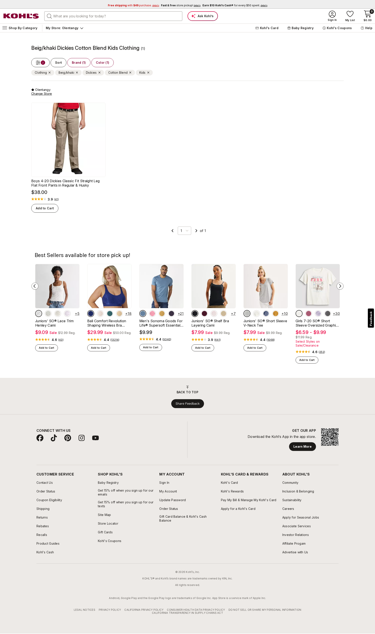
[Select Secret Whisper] (214, 313)
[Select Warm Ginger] (275, 313)
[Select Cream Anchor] (57, 313)
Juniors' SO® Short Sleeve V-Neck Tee (265, 323)
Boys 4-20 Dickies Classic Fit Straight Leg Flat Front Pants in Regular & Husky (65, 183)
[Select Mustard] (161, 313)
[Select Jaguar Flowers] (327, 313)
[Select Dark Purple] (171, 313)
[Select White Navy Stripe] (266, 313)
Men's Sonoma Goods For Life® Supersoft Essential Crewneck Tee (161, 323)
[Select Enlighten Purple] (67, 313)
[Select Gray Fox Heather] (246, 313)
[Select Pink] (152, 313)
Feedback (371, 318)
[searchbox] (113, 16)
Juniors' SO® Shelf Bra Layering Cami (210, 323)
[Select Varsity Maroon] (204, 313)
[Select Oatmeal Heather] (256, 313)
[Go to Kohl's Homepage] (21, 16)
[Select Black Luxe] (194, 313)
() (56, 199)
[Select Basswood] (223, 313)
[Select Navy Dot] (90, 313)
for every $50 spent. (234, 5)
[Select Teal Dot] (109, 313)
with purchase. (133, 5)
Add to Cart (45, 208)
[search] (49, 15)
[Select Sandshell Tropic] (100, 313)
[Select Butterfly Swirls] (308, 313)
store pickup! (181, 5)
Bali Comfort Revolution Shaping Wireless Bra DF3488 (106, 323)
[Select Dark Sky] (142, 313)
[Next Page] (196, 231)
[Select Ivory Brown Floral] (38, 313)
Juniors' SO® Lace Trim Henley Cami (54, 323)
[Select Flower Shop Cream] (299, 313)
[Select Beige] (119, 313)
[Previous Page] (172, 231)
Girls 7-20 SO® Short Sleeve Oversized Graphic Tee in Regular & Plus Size (317, 323)
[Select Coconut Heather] (48, 313)
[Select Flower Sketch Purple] (318, 313)
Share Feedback (188, 403)
